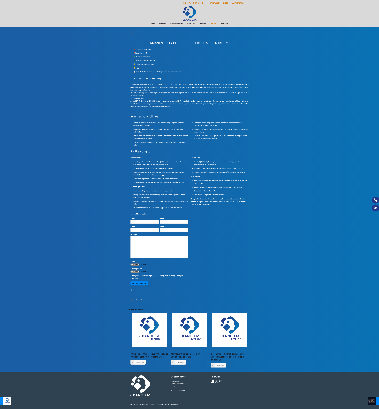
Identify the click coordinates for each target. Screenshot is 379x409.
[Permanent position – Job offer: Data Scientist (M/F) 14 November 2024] (5, 401)
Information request (219, 3)
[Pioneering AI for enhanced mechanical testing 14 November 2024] (373, 401)
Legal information (162, 404)
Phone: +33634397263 (178, 391)
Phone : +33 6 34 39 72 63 (194, 3)
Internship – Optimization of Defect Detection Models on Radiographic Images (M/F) (229, 356)
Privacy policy (173, 404)
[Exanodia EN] (189, 13)
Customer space (239, 3)
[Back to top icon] (246, 404)
